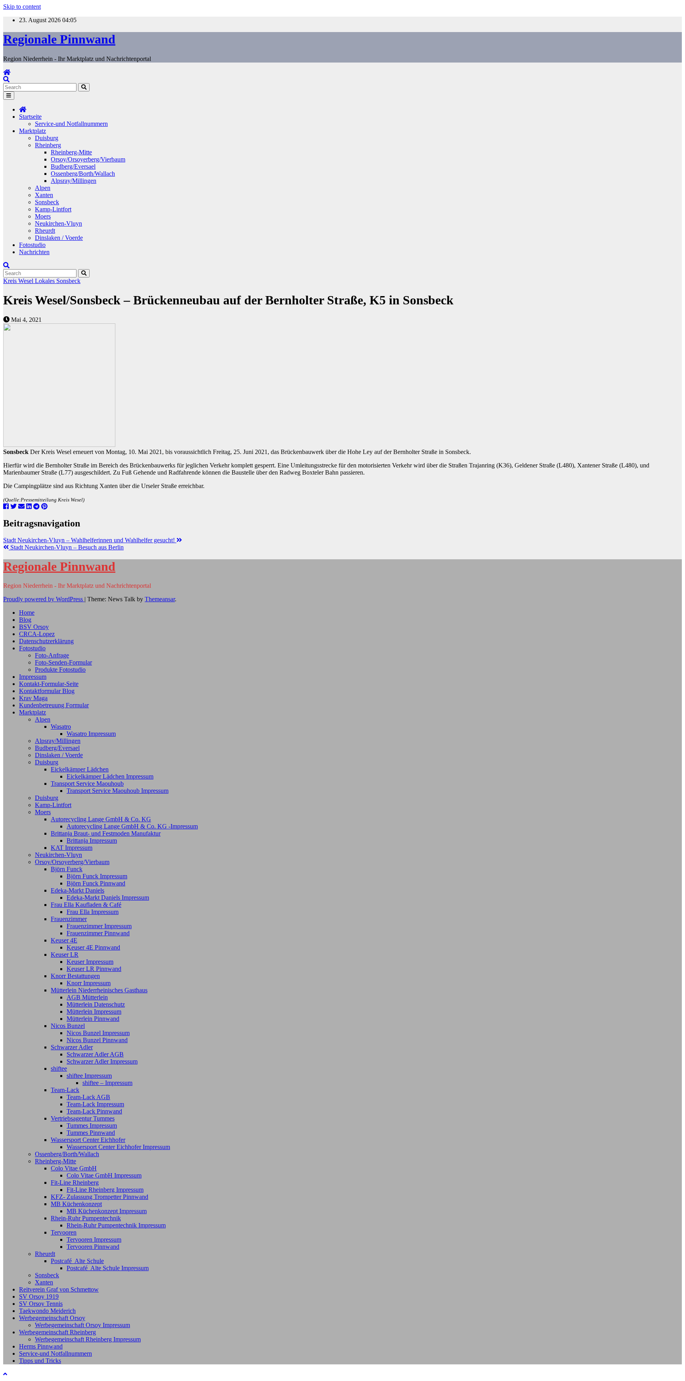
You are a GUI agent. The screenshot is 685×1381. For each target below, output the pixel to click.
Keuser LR (64, 954)
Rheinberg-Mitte (71, 152)
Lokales (45, 280)
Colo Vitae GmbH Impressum (104, 1175)
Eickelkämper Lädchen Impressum (110, 776)
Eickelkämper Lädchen (80, 769)
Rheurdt (45, 230)
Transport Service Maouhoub (87, 783)
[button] (6, 79)
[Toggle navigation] (8, 95)
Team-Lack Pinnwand (94, 1111)
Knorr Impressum (89, 983)
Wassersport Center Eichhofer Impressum (118, 1147)
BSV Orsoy (34, 626)
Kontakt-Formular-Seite (48, 683)
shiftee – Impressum (107, 1082)
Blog (25, 619)
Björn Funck (66, 869)
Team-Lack (65, 1090)
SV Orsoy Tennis (41, 1303)
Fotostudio (32, 244)
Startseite (30, 116)
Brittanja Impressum (92, 840)
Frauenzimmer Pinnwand (98, 933)
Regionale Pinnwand (59, 39)
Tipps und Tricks (40, 1360)
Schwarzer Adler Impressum (102, 1061)
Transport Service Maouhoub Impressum (117, 790)
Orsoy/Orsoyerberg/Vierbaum (88, 159)
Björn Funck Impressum (97, 876)
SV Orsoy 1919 (39, 1296)
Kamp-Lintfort (53, 209)
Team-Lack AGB (88, 1097)
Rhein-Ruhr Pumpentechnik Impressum (116, 1225)
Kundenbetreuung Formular (54, 705)
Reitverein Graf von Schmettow (59, 1289)
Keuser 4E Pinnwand (93, 947)
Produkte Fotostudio (60, 669)
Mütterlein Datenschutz (96, 1004)
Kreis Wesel (19, 280)
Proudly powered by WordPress (43, 599)
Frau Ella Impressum (93, 911)
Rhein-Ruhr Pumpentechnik (86, 1218)
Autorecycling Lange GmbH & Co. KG (101, 819)
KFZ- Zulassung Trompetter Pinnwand (99, 1196)
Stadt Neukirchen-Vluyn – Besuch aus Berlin (66, 547)
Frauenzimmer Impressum (99, 926)
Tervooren (64, 1232)
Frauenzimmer (69, 919)
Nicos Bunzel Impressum (98, 1033)
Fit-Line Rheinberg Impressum (105, 1189)
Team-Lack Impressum (95, 1104)
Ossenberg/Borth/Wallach (83, 173)
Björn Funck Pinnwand (96, 883)
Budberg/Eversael (73, 166)
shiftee (59, 1068)
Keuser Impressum (90, 961)
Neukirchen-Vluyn (58, 223)
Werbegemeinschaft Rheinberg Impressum (88, 1339)
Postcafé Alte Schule (77, 1261)
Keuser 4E (64, 940)
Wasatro (61, 726)
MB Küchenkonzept (76, 1204)
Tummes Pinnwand (91, 1132)
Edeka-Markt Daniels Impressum (108, 897)
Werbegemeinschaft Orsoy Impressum (82, 1325)
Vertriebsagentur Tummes (83, 1118)
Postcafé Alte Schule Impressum (108, 1268)
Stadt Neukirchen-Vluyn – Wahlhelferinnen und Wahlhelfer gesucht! (89, 540)
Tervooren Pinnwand (93, 1246)
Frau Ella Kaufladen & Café (86, 904)
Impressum (32, 676)
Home (26, 612)
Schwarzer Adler (72, 1047)
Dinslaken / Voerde (59, 237)
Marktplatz (32, 130)
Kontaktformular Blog (47, 691)
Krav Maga (33, 698)
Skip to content (22, 6)
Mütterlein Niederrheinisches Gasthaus (99, 990)
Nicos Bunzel (68, 1025)
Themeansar (160, 599)
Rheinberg (48, 145)
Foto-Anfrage (52, 655)
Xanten (44, 195)
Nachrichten (34, 252)
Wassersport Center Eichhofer (88, 1139)
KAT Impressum (71, 847)
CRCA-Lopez (37, 634)
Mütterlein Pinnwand (93, 1018)
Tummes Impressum (92, 1125)
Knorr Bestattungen (75, 976)
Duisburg (46, 138)
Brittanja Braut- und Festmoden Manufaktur (106, 833)
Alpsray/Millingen (73, 180)
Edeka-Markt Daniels (77, 890)
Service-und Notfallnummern (71, 123)
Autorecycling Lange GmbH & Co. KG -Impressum (132, 826)
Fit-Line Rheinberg (75, 1182)
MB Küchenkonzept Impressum (107, 1211)
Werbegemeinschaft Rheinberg (57, 1332)
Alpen (42, 187)
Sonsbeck (47, 202)
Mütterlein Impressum (94, 1011)
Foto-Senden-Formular (63, 662)
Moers (43, 216)
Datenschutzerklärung (46, 641)
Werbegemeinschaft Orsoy (52, 1318)
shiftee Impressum (89, 1075)
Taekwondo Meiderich (47, 1310)
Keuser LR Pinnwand (94, 968)
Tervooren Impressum (94, 1239)
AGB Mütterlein (87, 997)
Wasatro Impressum (91, 733)
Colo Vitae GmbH (74, 1168)
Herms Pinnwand (41, 1346)
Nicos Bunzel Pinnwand (97, 1040)
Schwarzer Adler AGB (95, 1054)
